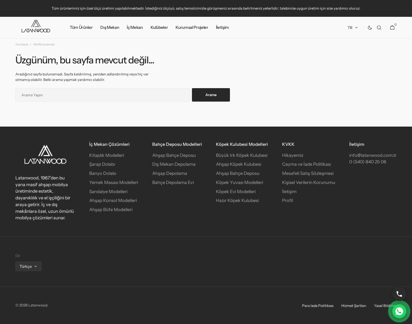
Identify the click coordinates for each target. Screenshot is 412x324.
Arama (210, 94)
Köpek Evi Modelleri (236, 191)
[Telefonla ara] (399, 294)
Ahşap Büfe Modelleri (111, 209)
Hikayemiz (292, 155)
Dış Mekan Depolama (174, 164)
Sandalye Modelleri (108, 191)
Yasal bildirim (385, 305)
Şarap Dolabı (102, 164)
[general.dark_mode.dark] (369, 27)
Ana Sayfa (21, 44)
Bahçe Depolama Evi (173, 182)
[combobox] (102, 95)
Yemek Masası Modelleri (113, 182)
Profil (287, 200)
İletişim (289, 191)
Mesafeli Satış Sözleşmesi (308, 173)
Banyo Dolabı (102, 173)
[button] (379, 27)
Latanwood (37, 305)
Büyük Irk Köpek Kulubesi (241, 155)
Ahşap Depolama (169, 173)
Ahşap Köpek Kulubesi (238, 164)
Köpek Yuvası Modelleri (239, 182)
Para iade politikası (318, 305)
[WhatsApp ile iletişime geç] (399, 311)
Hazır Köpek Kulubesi (237, 200)
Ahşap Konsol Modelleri (113, 200)
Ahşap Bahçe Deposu (174, 155)
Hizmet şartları (353, 305)
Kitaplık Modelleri (106, 155)
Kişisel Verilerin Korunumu (308, 182)
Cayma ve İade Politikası (306, 164)
